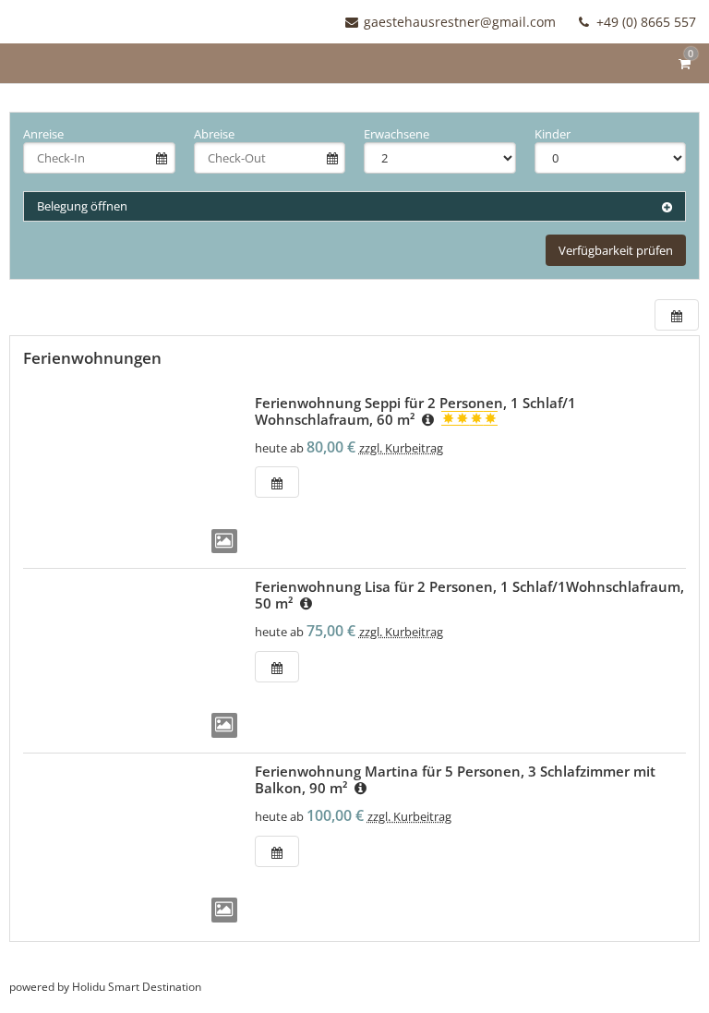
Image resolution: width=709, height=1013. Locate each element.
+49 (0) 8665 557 (644, 21)
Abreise (214, 134)
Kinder (553, 134)
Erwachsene (396, 134)
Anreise (43, 134)
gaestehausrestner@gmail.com (459, 21)
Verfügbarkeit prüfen (616, 250)
